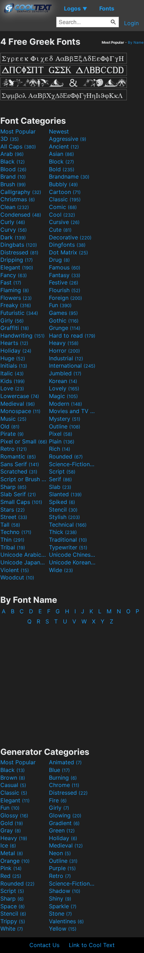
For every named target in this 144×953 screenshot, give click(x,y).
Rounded (66, 456)
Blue (59, 769)
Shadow (64, 890)
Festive (63, 282)
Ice (8, 845)
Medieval (17, 403)
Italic (12, 373)
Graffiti (14, 327)
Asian (61, 153)
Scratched (18, 471)
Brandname (69, 176)
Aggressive (67, 138)
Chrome (64, 784)
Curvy (13, 229)
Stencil (63, 509)
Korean (63, 380)
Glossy (14, 815)
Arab (12, 153)
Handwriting (22, 335)
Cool (62, 214)
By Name (136, 42)
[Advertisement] (72, 682)
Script (62, 471)
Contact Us (44, 944)
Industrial (66, 358)
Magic (63, 395)
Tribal (12, 547)
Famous (64, 267)
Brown (12, 777)
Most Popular (18, 131)
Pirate (12, 433)
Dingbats (18, 244)
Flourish (64, 290)
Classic (65, 199)
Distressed (19, 252)
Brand (13, 176)
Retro (13, 448)
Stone (60, 913)
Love (12, 388)
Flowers (16, 297)
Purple (62, 868)
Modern (65, 403)
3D (9, 138)
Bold (61, 169)
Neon (60, 853)
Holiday (15, 350)
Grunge (64, 327)
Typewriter (68, 547)
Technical (68, 524)
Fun (60, 305)
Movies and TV (72, 410)
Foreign (65, 297)
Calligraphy (20, 191)
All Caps (18, 146)
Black (12, 161)
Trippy (12, 921)
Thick (63, 531)
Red (10, 875)
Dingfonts (67, 244)
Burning (63, 777)
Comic (63, 206)
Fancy (13, 275)
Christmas (17, 199)
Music (13, 418)
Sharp (13, 486)
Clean (14, 206)
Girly (12, 320)
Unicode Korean (72, 562)
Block (61, 161)
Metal (11, 853)
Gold (11, 823)
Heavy (64, 342)
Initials (13, 365)
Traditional (68, 539)
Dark (13, 237)
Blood (13, 169)
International (72, 365)
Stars (12, 509)
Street (13, 516)
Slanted (65, 494)
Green (62, 830)
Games (63, 312)
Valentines (66, 921)
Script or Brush (23, 479)
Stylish (64, 516)
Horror (64, 350)
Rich (59, 448)
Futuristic (19, 312)
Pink (11, 868)
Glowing (65, 815)
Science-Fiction (72, 464)
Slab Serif (18, 494)
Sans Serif (19, 464)
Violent (14, 569)
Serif (60, 479)
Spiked (62, 501)
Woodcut (17, 577)
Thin (12, 539)
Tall (10, 524)
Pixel (60, 433)
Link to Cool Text (92, 944)
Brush (13, 184)
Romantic (18, 456)
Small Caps (21, 501)
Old (10, 426)
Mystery (64, 418)
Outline (64, 426)
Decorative (70, 237)
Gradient (64, 823)
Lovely (64, 388)
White (11, 928)
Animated (65, 762)
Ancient (64, 146)
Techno (15, 531)
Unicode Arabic (23, 554)
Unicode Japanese (23, 562)
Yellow (63, 928)
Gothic (64, 320)
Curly (12, 221)
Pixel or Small (23, 441)
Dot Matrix (68, 252)
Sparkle (63, 906)
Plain (61, 441)
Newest (59, 131)
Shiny (60, 898)
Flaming (14, 290)
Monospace (20, 410)
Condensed (20, 214)
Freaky (15, 305)
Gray (10, 830)
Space (12, 906)
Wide (61, 569)
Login (131, 23)
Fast (10, 282)
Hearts (14, 342)
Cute (60, 229)
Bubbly (63, 184)
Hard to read (72, 335)
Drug (59, 259)
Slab (60, 486)
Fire (58, 800)
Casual (13, 784)
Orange (15, 860)
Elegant (16, 267)
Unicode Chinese (72, 554)
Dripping (16, 259)
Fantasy (64, 275)
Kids (12, 380)
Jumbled (65, 373)
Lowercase (19, 395)
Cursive (64, 221)
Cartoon (65, 191)
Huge (12, 358)
